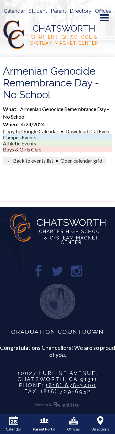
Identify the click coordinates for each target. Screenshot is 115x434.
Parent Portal (44, 429)
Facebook (38, 271)
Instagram (76, 271)
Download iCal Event (88, 131)
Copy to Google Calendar (30, 131)
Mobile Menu (104, 17)
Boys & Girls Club (22, 149)
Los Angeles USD (57, 301)
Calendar (14, 11)
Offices (103, 11)
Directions (100, 429)
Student (37, 11)
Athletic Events (19, 143)
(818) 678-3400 (71, 385)
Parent (58, 11)
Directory (80, 11)
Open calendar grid (81, 161)
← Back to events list (30, 161)
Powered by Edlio (57, 404)
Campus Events (19, 137)
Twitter (57, 271)
